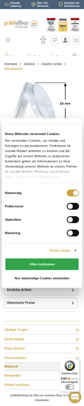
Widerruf (11, 366)
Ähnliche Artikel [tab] (19, 290)
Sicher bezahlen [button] (16, 385)
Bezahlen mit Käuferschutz (72, 5)
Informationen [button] (15, 358)
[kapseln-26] (42, 103)
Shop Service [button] (14, 348)
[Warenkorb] (76, 40)
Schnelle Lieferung (15, 5)
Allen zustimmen (42, 264)
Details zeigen (60, 250)
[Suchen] (54, 40)
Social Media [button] (14, 339)
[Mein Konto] (65, 40)
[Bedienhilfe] (43, 40)
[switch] (69, 387)
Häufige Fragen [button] (16, 330)
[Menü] (77, 360)
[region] (42, 103)
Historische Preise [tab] (21, 303)
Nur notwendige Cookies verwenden (42, 278)
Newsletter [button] (12, 375)
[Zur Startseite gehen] (21, 24)
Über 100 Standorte (42, 5)
